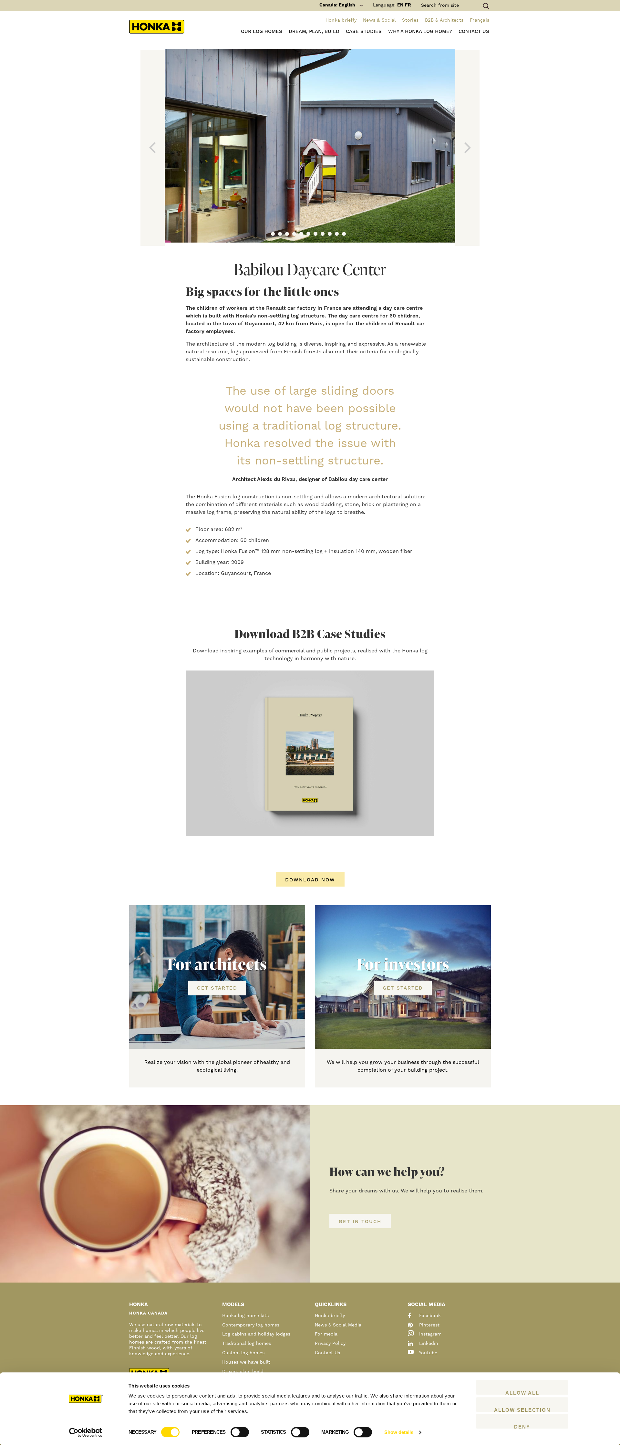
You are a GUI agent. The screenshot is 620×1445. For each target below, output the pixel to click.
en (400, 5)
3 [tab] (287, 234)
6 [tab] (308, 234)
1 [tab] (273, 234)
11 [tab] (344, 234)
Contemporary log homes (250, 1325)
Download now (310, 880)
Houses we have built (246, 1362)
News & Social (379, 20)
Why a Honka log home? (420, 31)
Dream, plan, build (314, 31)
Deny (522, 1426)
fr (408, 5)
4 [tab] (294, 234)
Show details (398, 1432)
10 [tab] (337, 234)
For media (326, 1334)
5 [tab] (301, 234)
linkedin (428, 1343)
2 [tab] (280, 234)
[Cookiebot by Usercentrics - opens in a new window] (85, 1432)
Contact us (474, 31)
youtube (427, 1353)
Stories (410, 20)
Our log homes (261, 31)
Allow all (522, 1392)
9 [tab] (330, 234)
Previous (152, 148)
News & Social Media (338, 1325)
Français (479, 20)
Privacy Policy (330, 1343)
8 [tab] (323, 234)
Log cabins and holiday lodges (256, 1334)
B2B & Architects (444, 20)
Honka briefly (341, 20)
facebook (429, 1316)
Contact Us (327, 1353)
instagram (429, 1334)
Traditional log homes (246, 1343)
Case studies (364, 31)
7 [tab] (315, 234)
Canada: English (337, 5)
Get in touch (360, 1222)
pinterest (428, 1325)
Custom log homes (243, 1353)
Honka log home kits (245, 1316)
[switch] (240, 1432)
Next (467, 148)
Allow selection (522, 1409)
